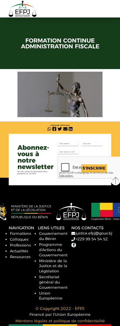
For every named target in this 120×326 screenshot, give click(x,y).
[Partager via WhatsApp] (49, 129)
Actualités (19, 251)
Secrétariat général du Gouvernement (53, 282)
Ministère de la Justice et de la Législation (53, 266)
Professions (20, 245)
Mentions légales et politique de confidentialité (60, 320)
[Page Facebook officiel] (73, 245)
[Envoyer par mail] (65, 129)
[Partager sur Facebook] (54, 129)
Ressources (20, 256)
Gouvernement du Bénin (53, 236)
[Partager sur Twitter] (60, 129)
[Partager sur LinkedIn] (71, 129)
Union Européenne (50, 296)
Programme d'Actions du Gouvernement (53, 249)
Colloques (19, 239)
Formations (20, 233)
